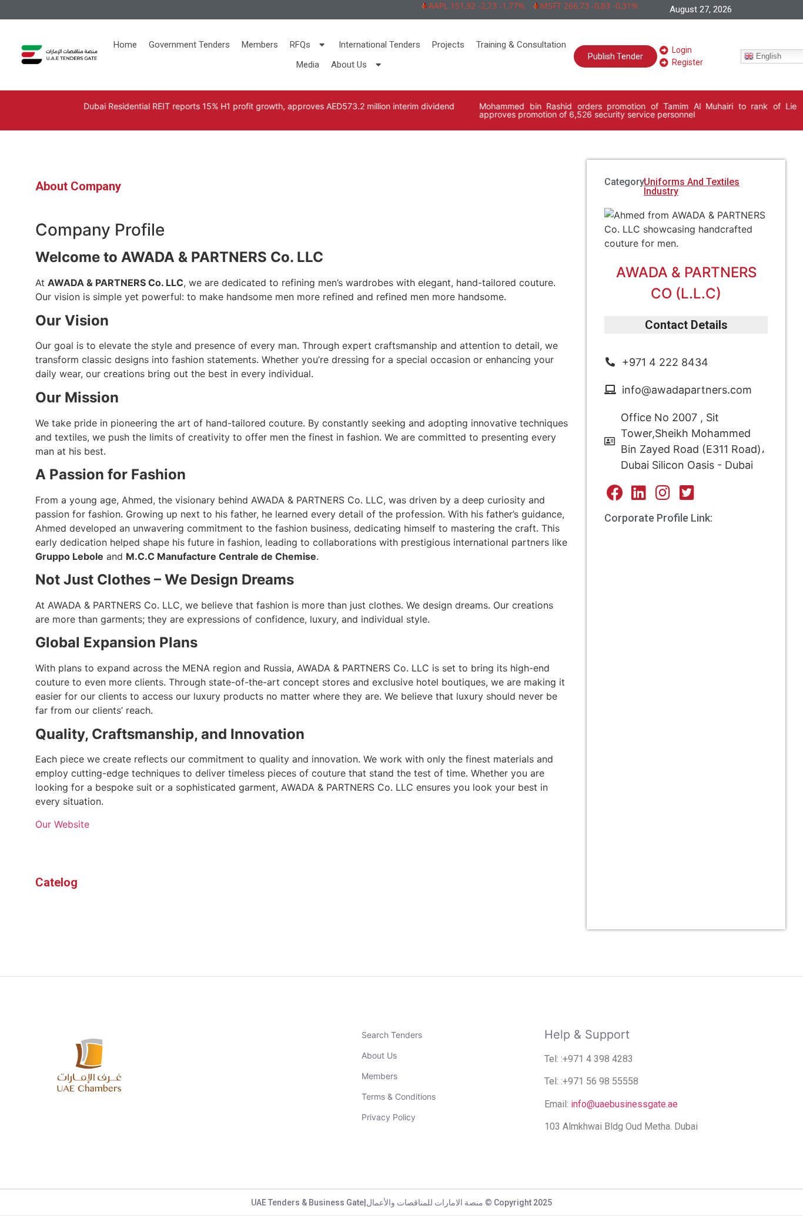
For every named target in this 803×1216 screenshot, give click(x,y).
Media (307, 64)
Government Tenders (189, 44)
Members (260, 44)
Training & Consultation (521, 44)
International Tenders (379, 44)
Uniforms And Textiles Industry (692, 186)
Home (125, 44)
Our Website (63, 824)
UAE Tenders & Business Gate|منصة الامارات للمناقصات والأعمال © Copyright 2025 (401, 1202)
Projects (448, 44)
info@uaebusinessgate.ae (624, 1104)
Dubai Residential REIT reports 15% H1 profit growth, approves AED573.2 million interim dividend (234, 106)
